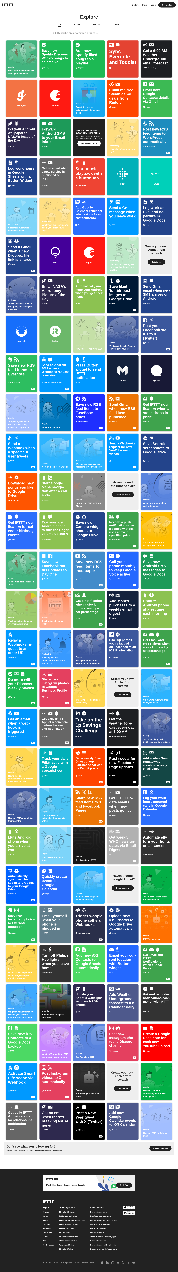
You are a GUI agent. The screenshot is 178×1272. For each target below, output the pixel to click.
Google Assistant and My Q (68, 1224)
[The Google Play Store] (129, 1213)
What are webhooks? (97, 1232)
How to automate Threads (99, 1241)
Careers (55, 1263)
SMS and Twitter (65, 1232)
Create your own (123, 495)
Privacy (85, 1263)
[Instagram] (112, 1262)
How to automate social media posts (103, 1245)
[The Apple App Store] (129, 1208)
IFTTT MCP (46, 1224)
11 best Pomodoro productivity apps (103, 1236)
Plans (144, 5)
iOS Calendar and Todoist (68, 1241)
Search (45, 1236)
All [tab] (59, 25)
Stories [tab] (116, 25)
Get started (167, 5)
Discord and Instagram (67, 1212)
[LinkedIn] (107, 1262)
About (92, 1263)
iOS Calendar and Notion (68, 1216)
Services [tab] (97, 25)
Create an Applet (160, 1148)
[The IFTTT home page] (7, 5)
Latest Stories (97, 1207)
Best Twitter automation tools (100, 1216)
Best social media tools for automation (103, 1249)
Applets (45, 1220)
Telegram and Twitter (66, 1245)
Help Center (47, 1228)
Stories (45, 1216)
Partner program (66, 1263)
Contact (77, 1263)
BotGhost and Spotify (66, 1228)
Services (46, 1212)
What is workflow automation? (100, 1224)
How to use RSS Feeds (98, 1228)
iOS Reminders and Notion (68, 1236)
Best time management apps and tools (103, 1220)
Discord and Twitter (66, 1249)
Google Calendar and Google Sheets (72, 1220)
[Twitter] (123, 1262)
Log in (153, 5)
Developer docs (48, 1245)
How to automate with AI (98, 1212)
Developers (47, 1263)
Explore (135, 5)
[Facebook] (102, 1262)
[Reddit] (133, 1262)
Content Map (47, 1232)
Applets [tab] (77, 25)
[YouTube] (118, 1262)
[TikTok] (128, 1262)
